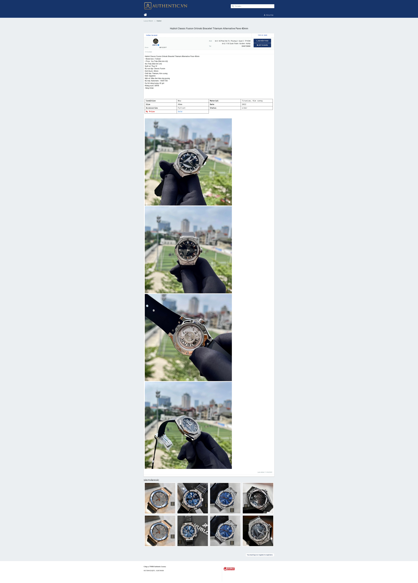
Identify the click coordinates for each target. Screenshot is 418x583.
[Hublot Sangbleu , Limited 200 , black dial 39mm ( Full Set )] (258, 498)
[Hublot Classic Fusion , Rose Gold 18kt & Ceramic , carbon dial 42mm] (160, 498)
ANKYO (154, 45)
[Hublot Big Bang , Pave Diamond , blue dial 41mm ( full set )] (192, 498)
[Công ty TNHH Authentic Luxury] (248, 569)
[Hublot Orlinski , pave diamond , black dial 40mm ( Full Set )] (258, 531)
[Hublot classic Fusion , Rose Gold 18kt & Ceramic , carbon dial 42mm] (160, 531)
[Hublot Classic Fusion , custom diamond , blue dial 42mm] (225, 498)
